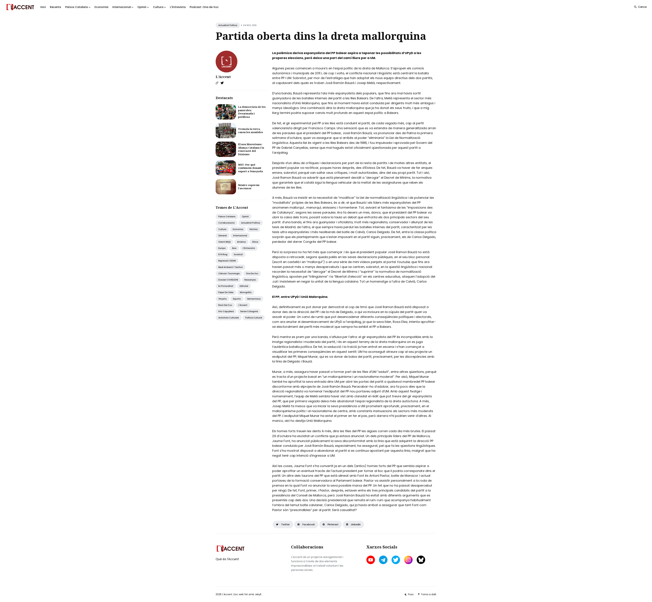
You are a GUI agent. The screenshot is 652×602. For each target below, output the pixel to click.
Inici (43, 7)
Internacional (240, 235)
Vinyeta (222, 298)
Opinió (245, 216)
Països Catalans (227, 216)
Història (254, 229)
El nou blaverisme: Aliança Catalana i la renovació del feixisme (251, 149)
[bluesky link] (421, 560)
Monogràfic (246, 292)
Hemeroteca (253, 298)
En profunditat (225, 286)
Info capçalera (226, 311)
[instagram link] (408, 560)
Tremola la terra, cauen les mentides (250, 130)
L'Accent (223, 76)
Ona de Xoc (252, 273)
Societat (238, 254)
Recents (55, 7)
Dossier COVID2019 (228, 279)
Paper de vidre (225, 292)
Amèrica (241, 241)
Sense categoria (249, 311)
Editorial (244, 286)
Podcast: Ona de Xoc (204, 7)
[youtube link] (371, 560)
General (222, 235)
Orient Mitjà (224, 241)
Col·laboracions (226, 222)
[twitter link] (396, 560)
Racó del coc (225, 305)
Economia (101, 7)
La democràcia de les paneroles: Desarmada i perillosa (252, 111)
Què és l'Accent (227, 559)
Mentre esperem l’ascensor (248, 186)
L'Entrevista (178, 7)
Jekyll (258, 594)
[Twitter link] (222, 83)
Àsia (234, 248)
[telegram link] (383, 560)
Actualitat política (227, 25)
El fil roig (222, 254)
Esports (237, 298)
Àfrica (255, 241)
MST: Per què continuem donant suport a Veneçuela (250, 168)
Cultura (222, 229)
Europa (221, 248)
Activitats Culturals (228, 317)
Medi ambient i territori (230, 267)
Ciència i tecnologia (229, 273)
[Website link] (217, 83)
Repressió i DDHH (227, 260)
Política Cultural (253, 317)
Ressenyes (250, 279)
